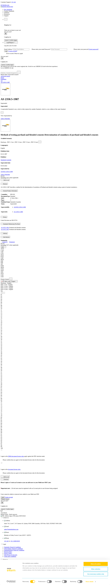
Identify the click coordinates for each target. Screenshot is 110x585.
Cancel (6, 40)
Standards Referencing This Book (11, 224)
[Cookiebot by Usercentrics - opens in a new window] (11, 581)
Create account (9, 497)
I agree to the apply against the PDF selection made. (23, 456)
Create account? (12, 51)
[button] (3, 247)
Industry (5, 233)
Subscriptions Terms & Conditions (13, 548)
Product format (5, 279)
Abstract (5, 184)
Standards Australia (6, 160)
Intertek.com (5, 5)
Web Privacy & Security (10, 555)
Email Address (24, 49)
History (5, 217)
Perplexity (12, 242)
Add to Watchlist (5, 118)
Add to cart (6, 180)
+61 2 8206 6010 (15, 541)
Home (2, 77)
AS (1, 81)
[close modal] (5, 34)
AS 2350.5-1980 (18, 212)
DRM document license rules (16, 456)
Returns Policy (8, 552)
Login (6, 51)
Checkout (5, 479)
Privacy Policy (8, 553)
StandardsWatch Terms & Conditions (14, 550)
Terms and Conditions (10, 556)
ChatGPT (5, 242)
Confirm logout (13, 40)
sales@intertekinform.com (11, 529)
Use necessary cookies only (95, 574)
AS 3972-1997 (5, 229)
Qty (2, 291)
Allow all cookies (96, 564)
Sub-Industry (6, 237)
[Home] (7, 6)
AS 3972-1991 (5, 227)
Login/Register (10, 42)
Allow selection (95, 569)
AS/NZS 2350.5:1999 (7, 171)
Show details (89, 581)
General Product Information (10, 190)
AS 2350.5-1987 (5, 82)
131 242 (13, 2)
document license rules (14, 469)
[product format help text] (10, 279)
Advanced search (5, 76)
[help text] (2, 112)
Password (67, 49)
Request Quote (5, 499)
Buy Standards (8, 9)
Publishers (3, 79)
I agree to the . (11, 469)
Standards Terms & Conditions (12, 547)
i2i (1, 5)
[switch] (49, 581)
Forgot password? (93, 49)
